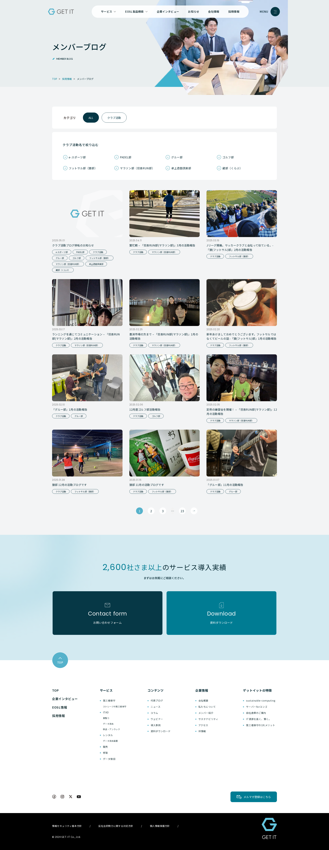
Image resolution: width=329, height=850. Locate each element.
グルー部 (177, 157)
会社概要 (203, 700)
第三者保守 (109, 700)
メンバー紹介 (205, 713)
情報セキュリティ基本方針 (67, 826)
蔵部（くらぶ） (232, 168)
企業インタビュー (168, 11)
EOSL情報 (59, 707)
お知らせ (193, 11)
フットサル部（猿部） (83, 168)
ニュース (155, 706)
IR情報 (202, 731)
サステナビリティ (208, 719)
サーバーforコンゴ (256, 706)
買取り (106, 718)
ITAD (106, 712)
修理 (105, 752)
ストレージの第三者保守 (114, 706)
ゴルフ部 (228, 157)
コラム (154, 713)
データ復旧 (109, 759)
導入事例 (156, 725)
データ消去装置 (110, 740)
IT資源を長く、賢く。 (258, 719)
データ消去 (108, 723)
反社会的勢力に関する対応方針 (115, 826)
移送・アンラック (111, 729)
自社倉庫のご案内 (256, 713)
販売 (105, 746)
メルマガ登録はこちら (257, 797)
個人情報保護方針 (160, 826)
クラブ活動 (114, 118)
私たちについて (207, 706)
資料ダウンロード (160, 731)
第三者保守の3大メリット (260, 725)
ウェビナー (157, 719)
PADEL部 (125, 157)
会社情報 (213, 11)
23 (182, 511)
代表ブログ (157, 700)
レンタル (108, 735)
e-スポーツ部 (77, 157)
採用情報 (233, 11)
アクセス (203, 725)
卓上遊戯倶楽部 (181, 168)
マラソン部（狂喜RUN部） (137, 168)
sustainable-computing (260, 700)
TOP (55, 690)
